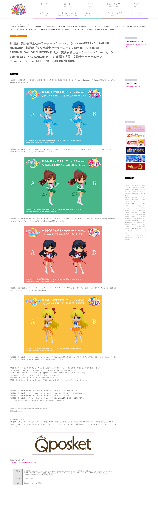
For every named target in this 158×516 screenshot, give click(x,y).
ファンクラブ (113, 4)
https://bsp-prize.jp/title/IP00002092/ (23, 462)
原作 (67, 4)
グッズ (136, 4)
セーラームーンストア (67, 13)
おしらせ (90, 13)
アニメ (90, 4)
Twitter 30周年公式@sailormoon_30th (135, 39)
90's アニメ (136, 13)
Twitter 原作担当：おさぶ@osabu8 (135, 81)
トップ (44, 4)
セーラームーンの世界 (113, 13)
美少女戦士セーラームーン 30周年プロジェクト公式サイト (19, 9)
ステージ (44, 13)
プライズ (26, 24)
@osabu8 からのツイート (134, 86)
